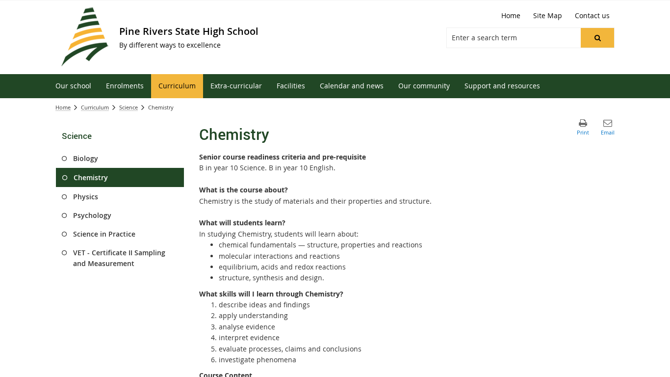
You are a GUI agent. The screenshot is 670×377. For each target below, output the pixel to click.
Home (63, 107)
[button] (597, 38)
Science (128, 107)
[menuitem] (73, 86)
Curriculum (95, 107)
